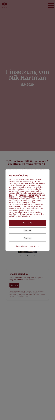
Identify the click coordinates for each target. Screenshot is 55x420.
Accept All (27, 223)
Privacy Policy (21, 246)
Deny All (27, 230)
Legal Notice (34, 246)
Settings (27, 238)
